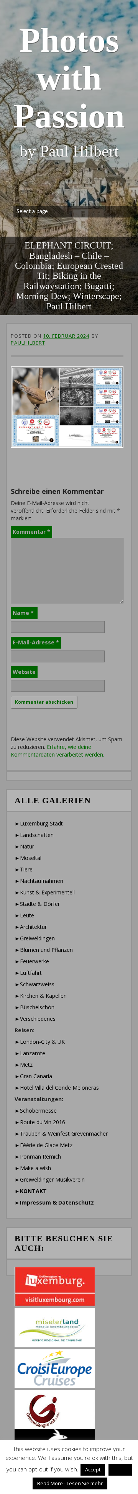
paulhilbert (28, 342)
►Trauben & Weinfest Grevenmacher (61, 1133)
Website (24, 671)
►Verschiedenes (35, 1018)
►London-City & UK (40, 1041)
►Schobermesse (36, 1110)
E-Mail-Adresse (36, 642)
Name (23, 612)
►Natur (24, 846)
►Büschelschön (34, 1007)
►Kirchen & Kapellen (41, 995)
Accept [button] (92, 1469)
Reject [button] (120, 1469)
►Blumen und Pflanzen (44, 949)
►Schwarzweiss (34, 984)
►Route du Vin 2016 (40, 1122)
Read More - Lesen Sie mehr (70, 1483)
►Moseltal (28, 857)
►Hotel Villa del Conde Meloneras (57, 1087)
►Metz (24, 1064)
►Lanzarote (30, 1053)
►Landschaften (34, 835)
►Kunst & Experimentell (45, 892)
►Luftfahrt (28, 972)
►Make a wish (33, 1168)
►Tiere (24, 869)
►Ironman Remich (38, 1156)
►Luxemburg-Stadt (39, 823)
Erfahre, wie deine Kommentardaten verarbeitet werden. (57, 750)
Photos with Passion (69, 78)
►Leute (24, 915)
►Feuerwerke (32, 961)
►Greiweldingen (35, 938)
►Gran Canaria (33, 1076)
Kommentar (31, 531)
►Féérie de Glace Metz (43, 1145)
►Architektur (31, 926)
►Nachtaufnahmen (39, 880)
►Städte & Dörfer (37, 903)
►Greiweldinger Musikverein (50, 1179)
